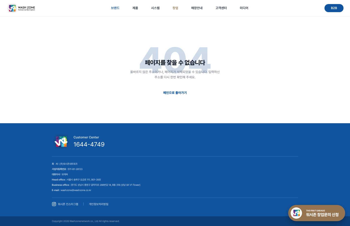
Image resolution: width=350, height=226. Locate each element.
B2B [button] (334, 8)
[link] (20, 8)
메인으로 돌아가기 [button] (175, 93)
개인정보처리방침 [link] (98, 204)
